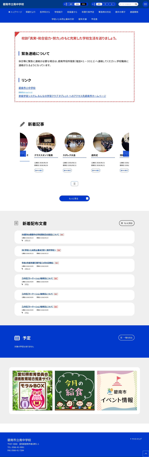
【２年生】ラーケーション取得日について (37, 293)
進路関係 (134, 11)
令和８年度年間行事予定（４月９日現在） (38, 262)
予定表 (94, 19)
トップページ (16, 11)
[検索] (136, 4)
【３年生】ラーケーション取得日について (37, 278)
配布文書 (83, 19)
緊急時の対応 (105, 11)
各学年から (45, 11)
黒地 (83, 4)
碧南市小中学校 (27, 87)
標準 (99, 4)
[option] (46, 153)
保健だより (30, 11)
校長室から (72, 11)
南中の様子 (120, 11)
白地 (77, 4)
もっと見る (73, 198)
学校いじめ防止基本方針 (63, 19)
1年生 (27, 313)
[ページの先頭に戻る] (146, 454)
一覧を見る (127, 337)
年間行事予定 (88, 11)
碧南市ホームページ (25, 92)
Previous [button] (23, 154)
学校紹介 (58, 11)
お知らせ (27, 240)
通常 (71, 4)
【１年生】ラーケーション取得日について (37, 306)
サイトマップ (136, 439)
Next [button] (126, 154)
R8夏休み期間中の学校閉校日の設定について (40, 234)
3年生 (27, 284)
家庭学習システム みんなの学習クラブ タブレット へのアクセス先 (52, 95)
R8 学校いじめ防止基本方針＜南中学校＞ (39, 250)
